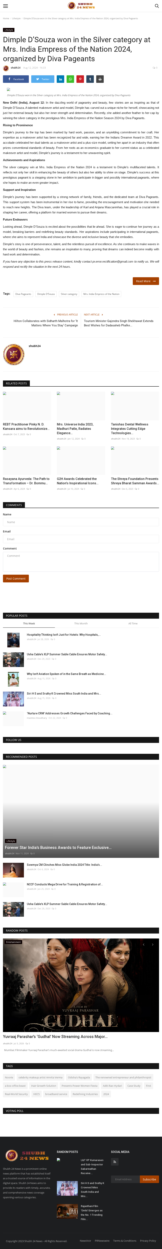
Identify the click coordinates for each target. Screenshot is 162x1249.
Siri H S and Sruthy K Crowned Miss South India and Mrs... (64, 693)
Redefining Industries (85, 1094)
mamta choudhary (37, 717)
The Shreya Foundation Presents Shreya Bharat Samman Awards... (135, 481)
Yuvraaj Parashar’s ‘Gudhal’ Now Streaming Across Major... (55, 1036)
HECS (36, 1094)
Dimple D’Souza (46, 294)
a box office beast (15, 1085)
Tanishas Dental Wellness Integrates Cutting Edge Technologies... (129, 428)
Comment (10, 548)
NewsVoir (85, 1240)
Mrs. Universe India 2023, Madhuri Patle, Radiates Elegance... (75, 428)
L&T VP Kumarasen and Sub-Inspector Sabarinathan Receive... (92, 1167)
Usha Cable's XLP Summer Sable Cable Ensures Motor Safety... (67, 654)
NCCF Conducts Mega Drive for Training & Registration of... (65, 884)
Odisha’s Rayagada (79, 1077)
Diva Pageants (23, 294)
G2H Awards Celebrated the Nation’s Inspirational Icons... (78, 481)
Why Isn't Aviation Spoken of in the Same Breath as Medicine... (66, 674)
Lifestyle (16, 18)
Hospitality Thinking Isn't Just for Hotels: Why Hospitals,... (64, 634)
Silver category (69, 294)
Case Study (133, 1085)
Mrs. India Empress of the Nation (101, 294)
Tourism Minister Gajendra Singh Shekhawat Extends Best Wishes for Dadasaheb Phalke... (119, 323)
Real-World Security (16, 1094)
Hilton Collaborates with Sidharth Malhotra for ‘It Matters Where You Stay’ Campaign (46, 323)
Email (7, 531)
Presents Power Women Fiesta (79, 1085)
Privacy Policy (148, 1240)
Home (6, 18)
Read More (144, 281)
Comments (14, 505)
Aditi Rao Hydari (112, 1085)
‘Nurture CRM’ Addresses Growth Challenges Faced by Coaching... (69, 713)
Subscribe (149, 1179)
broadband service (56, 1094)
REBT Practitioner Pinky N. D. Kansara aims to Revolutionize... (26, 426)
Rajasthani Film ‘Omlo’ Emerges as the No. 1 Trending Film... (92, 1213)
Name (7, 514)
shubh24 (15, 67)
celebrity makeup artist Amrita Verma (40, 1077)
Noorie (9, 1077)
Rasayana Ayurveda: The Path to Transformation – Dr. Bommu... (26, 481)
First (148, 1085)
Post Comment (15, 578)
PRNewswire (102, 1240)
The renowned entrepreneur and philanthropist (123, 1077)
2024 (106, 1094)
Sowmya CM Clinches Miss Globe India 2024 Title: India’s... (64, 864)
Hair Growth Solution (43, 1085)
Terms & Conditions (124, 1240)
